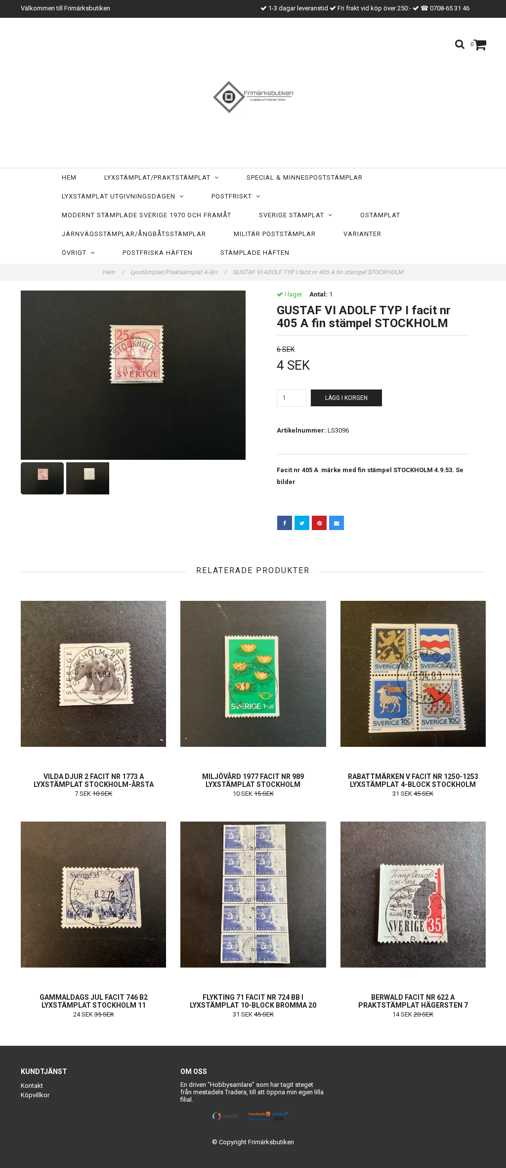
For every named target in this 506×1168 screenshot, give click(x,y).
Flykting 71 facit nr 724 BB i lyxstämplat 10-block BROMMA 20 (253, 1001)
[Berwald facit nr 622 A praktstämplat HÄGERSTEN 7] (413, 894)
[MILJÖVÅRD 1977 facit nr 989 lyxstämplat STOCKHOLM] (253, 673)
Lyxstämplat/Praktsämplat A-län (178, 272)
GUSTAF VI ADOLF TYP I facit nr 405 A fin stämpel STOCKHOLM (318, 272)
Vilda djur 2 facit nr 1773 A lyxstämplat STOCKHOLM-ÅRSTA (94, 780)
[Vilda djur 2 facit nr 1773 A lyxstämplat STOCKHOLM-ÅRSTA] (93, 673)
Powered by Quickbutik (253, 1150)
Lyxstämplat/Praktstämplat (159, 177)
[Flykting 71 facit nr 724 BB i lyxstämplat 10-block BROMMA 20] (253, 894)
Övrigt (76, 252)
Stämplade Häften (255, 252)
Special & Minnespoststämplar (305, 177)
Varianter (362, 234)
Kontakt (32, 1085)
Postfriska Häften (158, 252)
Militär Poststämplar (275, 234)
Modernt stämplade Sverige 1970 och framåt (146, 215)
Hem (69, 177)
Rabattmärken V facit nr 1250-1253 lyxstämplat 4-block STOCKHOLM (413, 780)
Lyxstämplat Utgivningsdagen (120, 196)
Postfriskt (233, 196)
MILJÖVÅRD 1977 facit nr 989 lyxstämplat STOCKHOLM (253, 780)
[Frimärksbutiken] (253, 95)
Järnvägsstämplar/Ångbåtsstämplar (134, 234)
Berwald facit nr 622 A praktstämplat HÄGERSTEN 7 (413, 1001)
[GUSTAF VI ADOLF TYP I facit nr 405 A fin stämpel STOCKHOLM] (133, 375)
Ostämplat (380, 215)
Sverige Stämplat (293, 215)
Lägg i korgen (346, 397)
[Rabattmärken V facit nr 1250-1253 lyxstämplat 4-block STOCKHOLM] (413, 673)
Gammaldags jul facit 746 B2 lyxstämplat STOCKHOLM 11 (94, 1001)
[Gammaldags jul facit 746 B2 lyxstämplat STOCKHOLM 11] (93, 894)
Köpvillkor (35, 1095)
